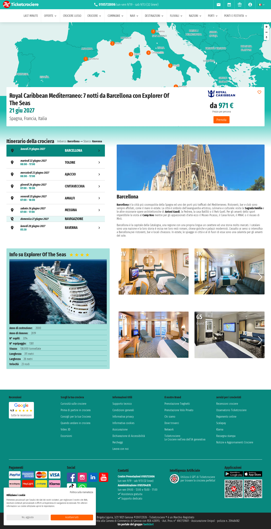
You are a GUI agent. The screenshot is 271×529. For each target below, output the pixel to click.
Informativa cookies (123, 423)
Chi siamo (169, 416)
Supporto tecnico (122, 403)
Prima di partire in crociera (76, 410)
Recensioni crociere (227, 403)
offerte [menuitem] (48, 15)
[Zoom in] (266, 26)
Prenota (221, 120)
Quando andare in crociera (75, 423)
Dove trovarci (171, 423)
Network (169, 429)
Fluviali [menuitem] (174, 15)
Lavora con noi (120, 449)
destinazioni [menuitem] (152, 15)
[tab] (55, 151)
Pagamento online (226, 416)
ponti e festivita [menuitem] (234, 15)
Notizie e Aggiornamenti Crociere (234, 442)
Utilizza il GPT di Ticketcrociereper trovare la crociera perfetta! (197, 478)
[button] (184, 277)
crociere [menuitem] (92, 15)
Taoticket (148, 524)
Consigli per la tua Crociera (76, 416)
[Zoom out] (266, 32)
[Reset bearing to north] (266, 37)
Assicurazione (120, 429)
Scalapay (221, 423)
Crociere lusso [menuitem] (72, 15)
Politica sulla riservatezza (81, 492)
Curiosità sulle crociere (73, 403)
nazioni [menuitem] (193, 15)
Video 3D (65, 429)
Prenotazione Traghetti (177, 403)
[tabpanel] (191, 191)
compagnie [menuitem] (114, 15)
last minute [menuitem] (31, 15)
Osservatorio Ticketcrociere (231, 410)
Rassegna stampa (225, 436)
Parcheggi (117, 442)
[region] (135, 59)
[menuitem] (218, 4)
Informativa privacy (123, 416)
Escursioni (66, 436)
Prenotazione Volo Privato (178, 410)
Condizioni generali (123, 410)
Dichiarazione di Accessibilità (128, 436)
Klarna (219, 429)
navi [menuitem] (132, 15)
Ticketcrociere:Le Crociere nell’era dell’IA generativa (184, 437)
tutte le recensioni (21, 415)
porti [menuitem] (211, 15)
